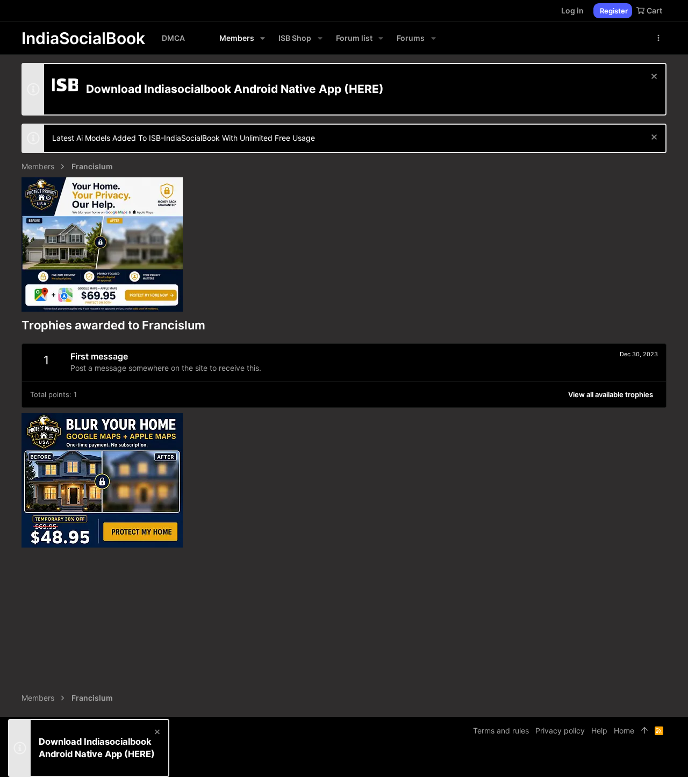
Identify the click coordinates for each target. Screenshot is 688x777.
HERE (364, 89)
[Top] (644, 730)
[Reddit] (645, 761)
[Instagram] (629, 761)
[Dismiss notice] (652, 77)
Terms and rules (501, 730)
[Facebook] (613, 761)
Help (599, 730)
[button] (262, 38)
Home (624, 730)
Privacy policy (560, 730)
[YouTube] (661, 761)
